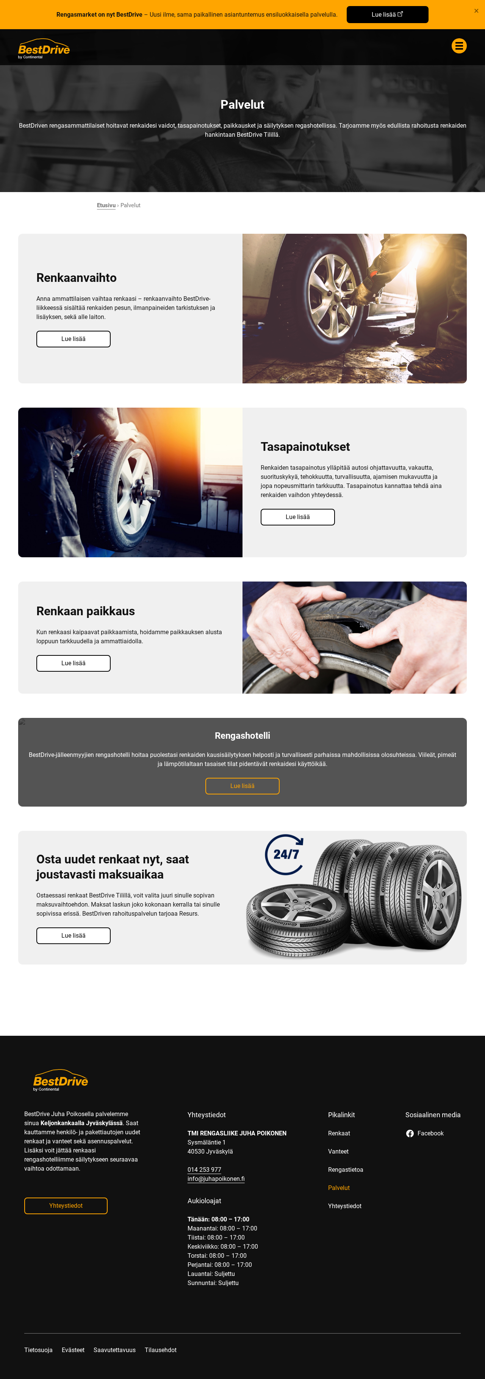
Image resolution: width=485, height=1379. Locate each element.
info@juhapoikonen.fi (216, 1178)
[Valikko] (459, 45)
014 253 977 (204, 1169)
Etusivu (106, 205)
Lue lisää (384, 14)
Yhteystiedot (66, 1205)
